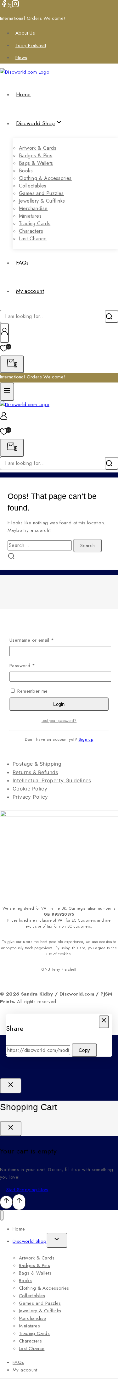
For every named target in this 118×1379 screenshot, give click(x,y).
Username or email (41, 640)
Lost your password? (59, 720)
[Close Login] (10, 1085)
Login (59, 704)
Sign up (86, 739)
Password (31, 665)
